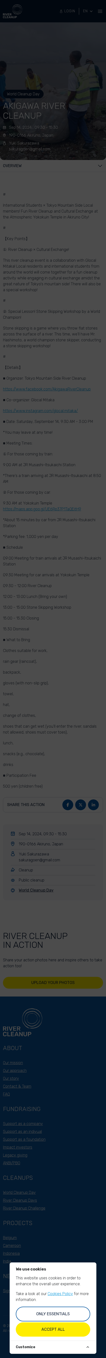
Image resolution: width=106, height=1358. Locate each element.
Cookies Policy (60, 1293)
